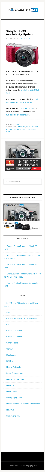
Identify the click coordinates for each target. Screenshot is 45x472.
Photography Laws (14, 398)
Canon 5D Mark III (14, 337)
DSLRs (9, 361)
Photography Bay (22, 9)
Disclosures (11, 355)
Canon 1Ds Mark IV (14, 331)
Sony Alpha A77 (13, 416)
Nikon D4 (10, 385)
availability (20, 127)
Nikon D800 (11, 392)
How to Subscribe (13, 367)
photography (31, 129)
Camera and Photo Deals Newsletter (22, 318)
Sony (18, 124)
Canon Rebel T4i (13, 343)
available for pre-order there (17, 115)
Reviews (10, 410)
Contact (9, 349)
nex (17, 129)
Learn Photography (14, 373)
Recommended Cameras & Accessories (23, 404)
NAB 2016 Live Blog (15, 379)
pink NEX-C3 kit (26, 109)
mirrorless (10, 129)
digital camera (32, 127)
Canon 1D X (11, 325)
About (8, 312)
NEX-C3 (22, 129)
